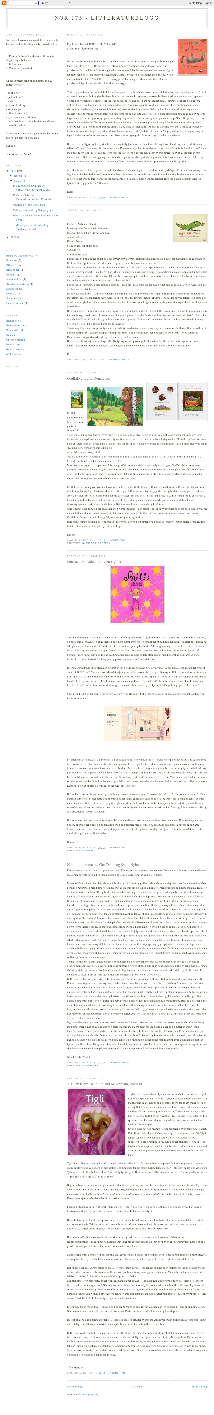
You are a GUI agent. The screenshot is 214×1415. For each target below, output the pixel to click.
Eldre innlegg (200, 1386)
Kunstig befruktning (17, 284)
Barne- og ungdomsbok (19, 255)
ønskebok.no (13, 354)
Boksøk (10, 335)
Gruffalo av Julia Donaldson (88, 378)
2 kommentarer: (118, 197)
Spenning (11, 298)
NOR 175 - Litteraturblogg (107, 17)
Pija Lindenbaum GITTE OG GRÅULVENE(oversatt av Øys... (32, 188)
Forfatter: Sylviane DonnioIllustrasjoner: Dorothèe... (33, 197)
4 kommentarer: (118, 1062)
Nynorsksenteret (15, 349)
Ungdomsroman (15, 303)
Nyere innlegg (75, 1386)
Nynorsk (11, 293)
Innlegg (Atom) (90, 1394)
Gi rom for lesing (15, 339)
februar (18, 175)
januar (18, 181)
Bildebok (104, 543)
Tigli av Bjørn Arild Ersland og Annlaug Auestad (104, 1083)
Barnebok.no (13, 320)
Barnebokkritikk (15, 330)
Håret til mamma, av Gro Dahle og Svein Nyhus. (104, 864)
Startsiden (137, 1386)
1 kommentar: (117, 540)
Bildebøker (90, 1065)
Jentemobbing (14, 279)
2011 (14, 171)
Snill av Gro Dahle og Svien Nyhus (94, 561)
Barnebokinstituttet (17, 325)
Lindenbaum (13, 289)
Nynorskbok (13, 344)
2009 (14, 237)
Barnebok (89, 543)
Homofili (11, 274)
